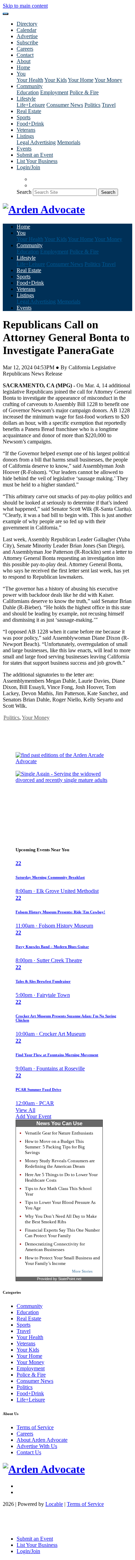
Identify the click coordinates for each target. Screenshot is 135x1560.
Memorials (68, 142)
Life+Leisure (31, 105)
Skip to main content (25, 6)
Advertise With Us (37, 1446)
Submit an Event (35, 155)
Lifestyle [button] (26, 99)
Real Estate (29, 111)
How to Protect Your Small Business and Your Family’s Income (62, 1260)
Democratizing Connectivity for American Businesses (55, 1246)
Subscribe (27, 42)
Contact (25, 55)
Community (30, 1306)
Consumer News (64, 105)
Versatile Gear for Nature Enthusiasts (59, 1133)
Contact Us (29, 1452)
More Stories (82, 1271)
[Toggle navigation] (5, 14)
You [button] (21, 74)
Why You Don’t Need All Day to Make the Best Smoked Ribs (61, 1219)
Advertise (27, 36)
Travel (109, 105)
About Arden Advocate (42, 1440)
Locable (54, 1504)
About (23, 61)
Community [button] (30, 86)
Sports (23, 117)
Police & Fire (84, 92)
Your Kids (55, 80)
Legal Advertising (36, 142)
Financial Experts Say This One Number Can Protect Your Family (62, 1232)
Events (24, 149)
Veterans (26, 130)
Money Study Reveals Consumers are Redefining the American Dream (60, 1163)
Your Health (30, 80)
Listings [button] (25, 136)
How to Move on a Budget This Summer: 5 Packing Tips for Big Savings (55, 1147)
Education (28, 92)
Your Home (80, 80)
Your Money (108, 80)
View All (25, 1110)
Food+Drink (30, 124)
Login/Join (28, 167)
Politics (92, 105)
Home (23, 67)
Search (24, 192)
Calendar (26, 30)
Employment (54, 92)
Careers (25, 49)
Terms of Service (35, 1427)
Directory (27, 24)
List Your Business (37, 161)
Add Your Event (33, 1116)
